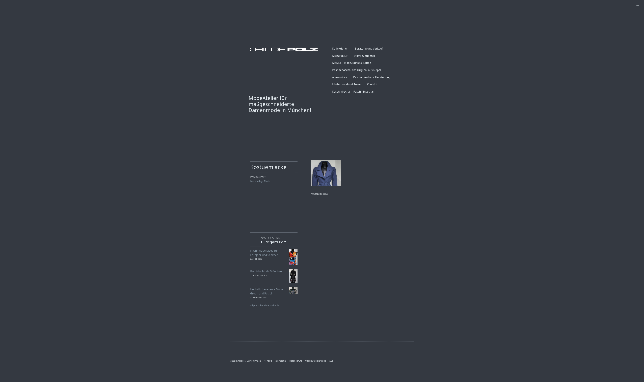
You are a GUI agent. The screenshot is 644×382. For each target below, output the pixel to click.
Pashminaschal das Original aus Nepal (356, 70)
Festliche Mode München (266, 271)
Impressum (280, 360)
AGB (331, 360)
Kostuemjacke (268, 167)
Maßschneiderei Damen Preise (245, 360)
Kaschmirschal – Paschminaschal (353, 91)
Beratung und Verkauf (369, 48)
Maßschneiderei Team (346, 84)
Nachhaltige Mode (260, 181)
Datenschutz (295, 360)
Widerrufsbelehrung (315, 360)
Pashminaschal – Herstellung (371, 77)
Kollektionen (340, 48)
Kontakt (372, 84)
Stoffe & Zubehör (364, 56)
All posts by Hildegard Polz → (266, 305)
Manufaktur (339, 56)
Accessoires (339, 77)
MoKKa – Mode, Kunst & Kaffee (351, 63)
